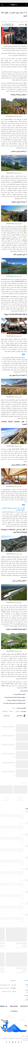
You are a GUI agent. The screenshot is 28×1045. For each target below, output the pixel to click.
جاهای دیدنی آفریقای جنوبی (8, 500)
